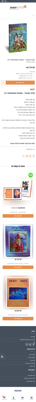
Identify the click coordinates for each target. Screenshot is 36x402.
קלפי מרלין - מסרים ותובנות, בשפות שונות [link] (18, 263)
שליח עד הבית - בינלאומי (25, 78)
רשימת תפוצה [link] (30, 381)
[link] (31, 398)
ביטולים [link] (31, 366)
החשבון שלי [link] (30, 375)
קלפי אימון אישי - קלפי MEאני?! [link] (18, 212)
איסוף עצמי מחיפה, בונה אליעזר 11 (24, 73)
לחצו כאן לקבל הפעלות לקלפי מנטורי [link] (22, 143)
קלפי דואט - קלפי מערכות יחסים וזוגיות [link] (18, 315)
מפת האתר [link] (30, 357)
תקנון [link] (32, 360)
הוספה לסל (19, 82)
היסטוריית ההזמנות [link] (28, 378)
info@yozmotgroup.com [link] (26, 339)
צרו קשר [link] (31, 354)
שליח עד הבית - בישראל (26, 75)
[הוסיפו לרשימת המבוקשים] (3, 83)
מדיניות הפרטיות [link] (29, 363)
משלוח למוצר (32, 71)
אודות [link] (32, 336)
